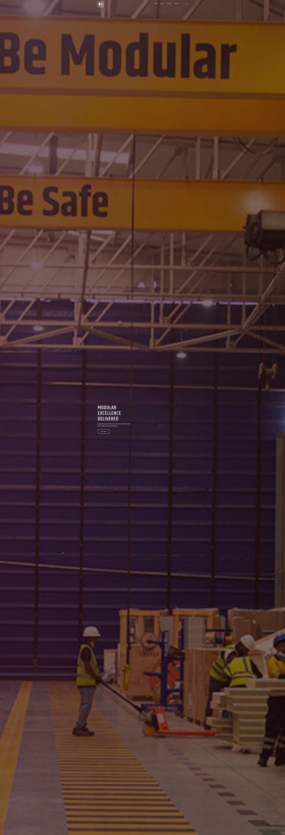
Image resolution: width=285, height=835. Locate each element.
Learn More (104, 431)
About (162, 3)
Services (169, 3)
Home (155, 3)
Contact (176, 3)
